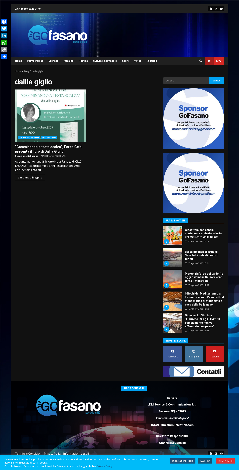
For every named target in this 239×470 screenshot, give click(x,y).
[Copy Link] (4, 49)
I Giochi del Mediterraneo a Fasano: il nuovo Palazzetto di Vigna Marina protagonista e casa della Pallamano (172, 301)
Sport (125, 60)
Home (18, 60)
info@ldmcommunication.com (172, 425)
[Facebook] (4, 21)
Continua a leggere (30, 177)
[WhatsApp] (4, 42)
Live (218, 60)
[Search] (200, 61)
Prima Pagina (35, 60)
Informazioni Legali (76, 453)
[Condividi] (4, 56)
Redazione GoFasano (26, 156)
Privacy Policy (52, 453)
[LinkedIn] (4, 35)
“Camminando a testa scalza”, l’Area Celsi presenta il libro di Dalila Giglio (50, 115)
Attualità (68, 60)
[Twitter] (4, 28)
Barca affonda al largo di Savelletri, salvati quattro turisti (172, 257)
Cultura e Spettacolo (105, 60)
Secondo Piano (49, 138)
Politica (83, 60)
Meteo (137, 60)
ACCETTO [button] (205, 460)
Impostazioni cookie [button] (182, 460)
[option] (194, 237)
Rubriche (152, 60)
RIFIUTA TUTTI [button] (226, 460)
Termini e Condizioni (28, 453)
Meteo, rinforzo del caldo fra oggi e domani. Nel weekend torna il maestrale (172, 279)
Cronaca (53, 60)
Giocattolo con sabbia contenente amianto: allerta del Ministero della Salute (172, 235)
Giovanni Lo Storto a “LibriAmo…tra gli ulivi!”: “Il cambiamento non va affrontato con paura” (172, 323)
